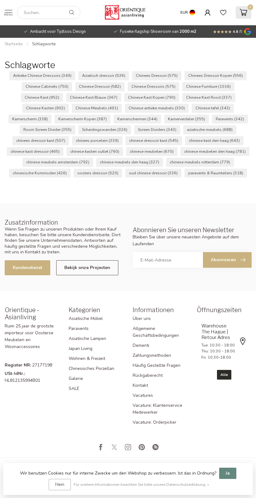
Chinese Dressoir (100, 86)
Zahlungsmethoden (152, 355)
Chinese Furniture (208, 86)
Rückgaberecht (148, 375)
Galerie (76, 378)
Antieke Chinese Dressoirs (42, 75)
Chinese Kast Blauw (93, 97)
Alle (224, 374)
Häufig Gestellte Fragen (156, 365)
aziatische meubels (210, 129)
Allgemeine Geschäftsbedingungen (156, 332)
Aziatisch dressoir (103, 75)
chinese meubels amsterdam (57, 162)
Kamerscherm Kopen (82, 119)
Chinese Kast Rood (209, 97)
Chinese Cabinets (47, 86)
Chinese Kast (42, 97)
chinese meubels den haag (129, 162)
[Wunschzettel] (223, 12)
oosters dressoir (97, 173)
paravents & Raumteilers (215, 173)
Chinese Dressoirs (153, 86)
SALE (74, 388)
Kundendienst (27, 268)
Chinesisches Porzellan (91, 368)
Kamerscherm (30, 119)
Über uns (142, 318)
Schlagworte (44, 44)
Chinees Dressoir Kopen (215, 75)
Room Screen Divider (47, 129)
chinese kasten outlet (94, 151)
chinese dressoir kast (153, 140)
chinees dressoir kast (40, 140)
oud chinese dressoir (153, 173)
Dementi (141, 345)
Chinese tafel (212, 108)
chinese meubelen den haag (215, 151)
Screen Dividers (157, 129)
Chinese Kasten (45, 108)
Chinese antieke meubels (157, 108)
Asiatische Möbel (86, 318)
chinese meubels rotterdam (200, 162)
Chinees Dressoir (157, 75)
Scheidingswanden (104, 129)
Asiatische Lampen (87, 338)
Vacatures (143, 395)
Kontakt (140, 385)
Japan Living (80, 348)
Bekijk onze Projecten (87, 268)
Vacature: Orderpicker (154, 422)
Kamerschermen (137, 119)
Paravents (230, 119)
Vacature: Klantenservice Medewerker (157, 408)
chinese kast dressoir (35, 151)
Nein (59, 484)
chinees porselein (97, 140)
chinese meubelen (152, 151)
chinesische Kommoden (40, 173)
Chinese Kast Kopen (151, 97)
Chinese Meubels (97, 108)
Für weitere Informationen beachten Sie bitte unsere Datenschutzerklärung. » (141, 484)
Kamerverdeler (186, 119)
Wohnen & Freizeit (87, 358)
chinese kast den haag (214, 140)
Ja (228, 473)
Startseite (14, 44)
